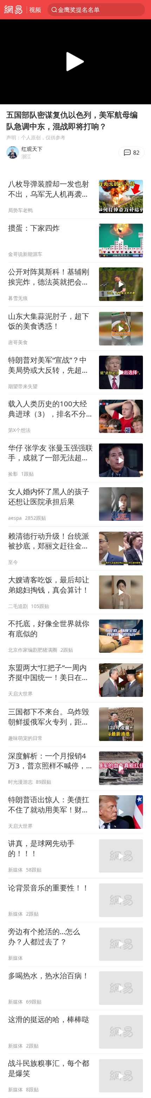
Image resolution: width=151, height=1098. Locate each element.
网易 (13, 9)
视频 (35, 10)
